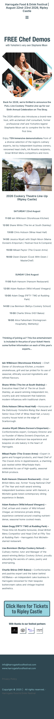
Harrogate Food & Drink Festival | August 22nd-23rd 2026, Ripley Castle (27, 8)
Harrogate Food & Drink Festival (19, 693)
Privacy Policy (9, 679)
